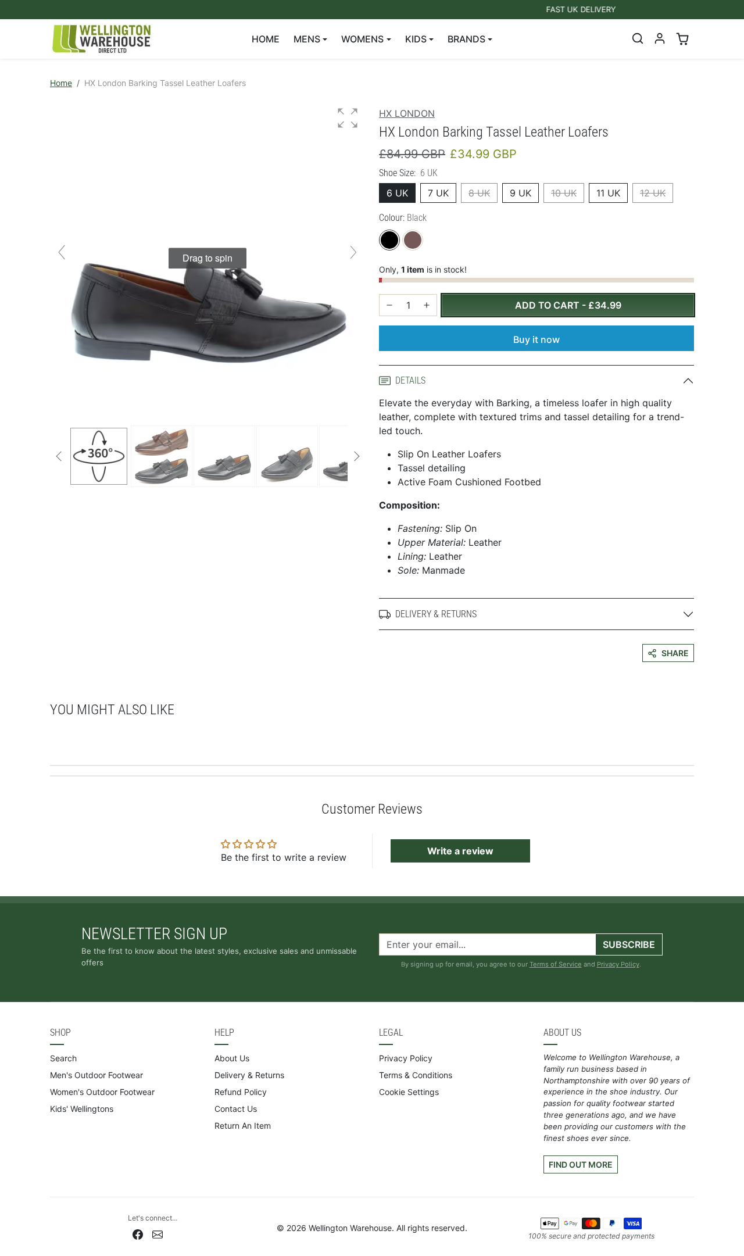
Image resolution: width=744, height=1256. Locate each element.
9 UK (520, 193)
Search (63, 1058)
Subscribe (629, 944)
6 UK (397, 193)
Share (675, 653)
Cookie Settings (409, 1092)
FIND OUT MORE (581, 1164)
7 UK (438, 193)
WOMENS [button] (362, 39)
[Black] (389, 240)
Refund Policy (240, 1092)
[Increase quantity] (426, 305)
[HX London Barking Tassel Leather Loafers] (161, 456)
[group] (207, 258)
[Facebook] (138, 1233)
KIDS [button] (416, 39)
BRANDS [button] (466, 39)
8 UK (479, 193)
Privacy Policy (618, 964)
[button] (638, 38)
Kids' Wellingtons (81, 1109)
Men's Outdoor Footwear (96, 1075)
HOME (266, 39)
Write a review (460, 851)
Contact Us (235, 1109)
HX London (407, 113)
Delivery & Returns (249, 1075)
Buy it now (536, 339)
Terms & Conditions (415, 1075)
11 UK (608, 193)
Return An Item (242, 1125)
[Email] (157, 1233)
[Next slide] (353, 252)
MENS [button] (307, 39)
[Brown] (412, 240)
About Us (231, 1058)
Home (61, 83)
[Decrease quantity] (389, 305)
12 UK (653, 193)
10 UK (564, 193)
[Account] (660, 38)
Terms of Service (556, 964)
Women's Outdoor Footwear (102, 1092)
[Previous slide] (61, 252)
